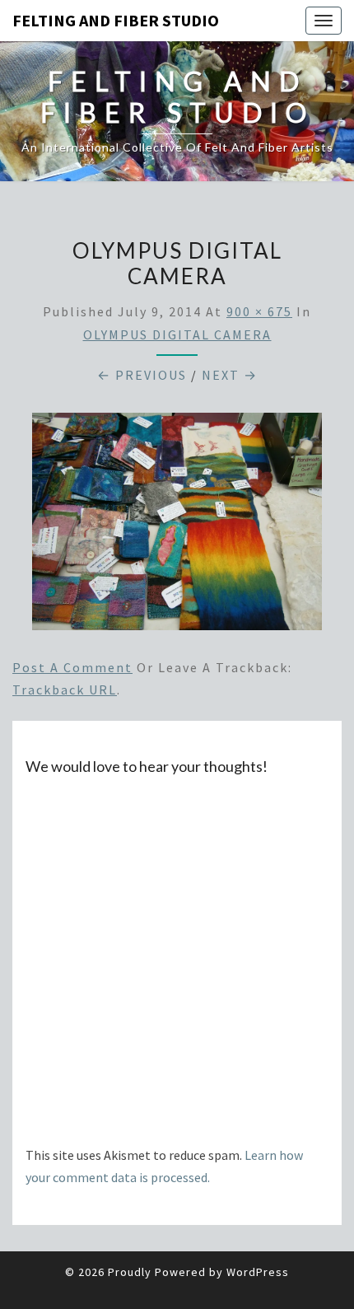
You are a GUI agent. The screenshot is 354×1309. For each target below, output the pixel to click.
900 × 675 (259, 311)
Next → (230, 375)
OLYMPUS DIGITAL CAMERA (177, 334)
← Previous (142, 375)
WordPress (257, 1272)
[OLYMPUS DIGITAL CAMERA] (177, 526)
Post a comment (72, 667)
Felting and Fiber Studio (115, 20)
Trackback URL (64, 689)
